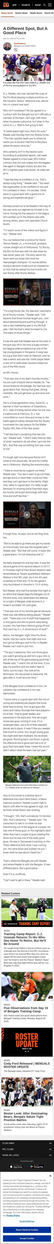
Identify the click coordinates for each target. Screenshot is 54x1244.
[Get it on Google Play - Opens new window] (37, 1168)
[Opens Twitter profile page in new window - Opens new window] (16, 50)
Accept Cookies (27, 1238)
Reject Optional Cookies (27, 1230)
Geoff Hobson (20, 43)
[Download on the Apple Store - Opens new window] (16, 1166)
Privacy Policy (13, 1215)
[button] (27, 292)
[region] (27, 1208)
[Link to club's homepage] (6, 3)
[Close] (50, 1176)
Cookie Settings (27, 1221)
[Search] (44, 5)
